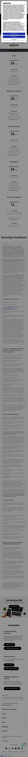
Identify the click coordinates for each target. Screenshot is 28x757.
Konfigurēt (14, 39)
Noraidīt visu (14, 36)
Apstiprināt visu (14, 33)
